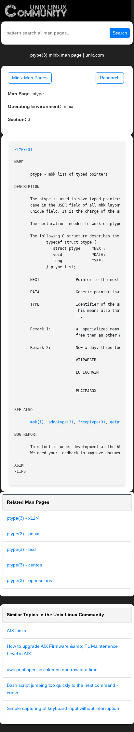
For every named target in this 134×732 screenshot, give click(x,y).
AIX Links (16, 630)
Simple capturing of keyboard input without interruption (63, 708)
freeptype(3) (91, 422)
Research (110, 77)
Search (120, 32)
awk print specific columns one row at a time (52, 669)
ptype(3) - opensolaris (29, 580)
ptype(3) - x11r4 (23, 518)
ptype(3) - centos (24, 564)
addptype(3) (61, 422)
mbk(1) (37, 422)
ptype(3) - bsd (21, 549)
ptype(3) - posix (23, 533)
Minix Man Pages (29, 77)
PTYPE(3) (23, 149)
